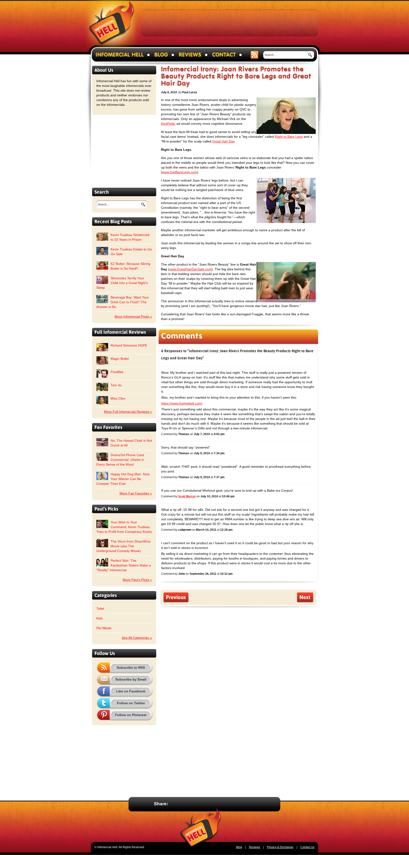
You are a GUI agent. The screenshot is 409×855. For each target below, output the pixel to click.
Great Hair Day (223, 141)
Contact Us (307, 847)
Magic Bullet (120, 359)
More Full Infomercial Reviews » (128, 412)
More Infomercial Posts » (133, 316)
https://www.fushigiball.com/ (181, 403)
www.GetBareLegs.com (179, 172)
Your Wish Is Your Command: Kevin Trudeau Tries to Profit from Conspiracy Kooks (124, 527)
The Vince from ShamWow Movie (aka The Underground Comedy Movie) (123, 546)
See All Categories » (137, 638)
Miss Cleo (118, 398)
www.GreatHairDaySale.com (190, 269)
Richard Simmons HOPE (129, 345)
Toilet (100, 608)
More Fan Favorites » (136, 493)
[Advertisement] (230, 22)
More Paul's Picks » (137, 580)
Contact (224, 55)
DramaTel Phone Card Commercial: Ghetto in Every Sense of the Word (120, 459)
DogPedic (168, 123)
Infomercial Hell (112, 24)
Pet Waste (103, 628)
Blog (161, 55)
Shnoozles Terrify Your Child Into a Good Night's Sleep (122, 282)
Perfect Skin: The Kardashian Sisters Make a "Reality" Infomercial (123, 565)
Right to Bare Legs (289, 136)
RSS (254, 55)
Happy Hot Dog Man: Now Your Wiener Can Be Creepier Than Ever (123, 478)
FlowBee (117, 372)
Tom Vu (116, 385)
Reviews (190, 55)
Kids (99, 618)
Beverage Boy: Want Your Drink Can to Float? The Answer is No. (122, 302)
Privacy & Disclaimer (280, 847)
